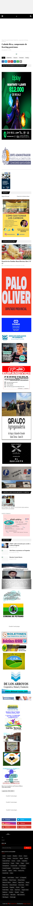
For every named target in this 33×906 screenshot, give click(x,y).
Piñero (22, 887)
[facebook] (9, 819)
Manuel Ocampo (12, 880)
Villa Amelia (12, 894)
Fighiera (10, 870)
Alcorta (20, 856)
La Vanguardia (23, 877)
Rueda (11, 889)
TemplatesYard (13, 903)
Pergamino (12, 887)
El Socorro (23, 868)
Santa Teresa (17, 889)
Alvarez (25, 856)
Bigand (21, 858)
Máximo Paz (5, 884)
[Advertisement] (16, 28)
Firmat (15, 870)
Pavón (27, 884)
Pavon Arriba (21, 884)
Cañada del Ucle (6, 863)
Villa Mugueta (5, 897)
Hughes (4, 877)
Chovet (27, 863)
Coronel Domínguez (7, 868)
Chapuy (22, 863)
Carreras (13, 860)
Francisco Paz (21, 870)
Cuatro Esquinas (16, 868)
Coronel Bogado (22, 865)
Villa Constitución (20, 894)
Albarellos (15, 856)
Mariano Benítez (21, 880)
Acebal (4, 856)
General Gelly (5, 873)
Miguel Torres (21, 882)
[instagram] (9, 823)
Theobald (17, 892)
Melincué (14, 882)
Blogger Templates (27, 903)
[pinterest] (24, 823)
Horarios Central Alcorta (15, 557)
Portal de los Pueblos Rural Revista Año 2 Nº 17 (16, 262)
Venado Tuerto (5, 894)
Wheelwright (12, 897)
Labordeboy (5, 880)
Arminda (9, 858)
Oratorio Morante (13, 884)
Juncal (17, 877)
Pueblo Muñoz (5, 889)
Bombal (26, 858)
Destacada (21, 57)
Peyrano (17, 887)
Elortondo (5, 870)
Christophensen (6, 865)
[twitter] (24, 819)
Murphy (27, 882)
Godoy (11, 873)
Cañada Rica (9, 57)
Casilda (18, 860)
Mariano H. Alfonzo (7, 882)
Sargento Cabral (25, 889)
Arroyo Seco (15, 858)
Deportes (15, 57)
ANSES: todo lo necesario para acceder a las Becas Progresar (19, 544)
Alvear (4, 858)
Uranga (22, 892)
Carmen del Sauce (6, 860)
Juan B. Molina (11, 877)
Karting (10, 40)
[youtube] (9, 827)
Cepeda (12, 863)
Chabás (17, 863)
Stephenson (5, 892)
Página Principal (5, 40)
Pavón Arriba (5, 887)
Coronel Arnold (14, 865)
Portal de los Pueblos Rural (23, 196)
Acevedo (9, 856)
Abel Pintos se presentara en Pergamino (19, 550)
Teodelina (11, 892)
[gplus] (24, 827)
